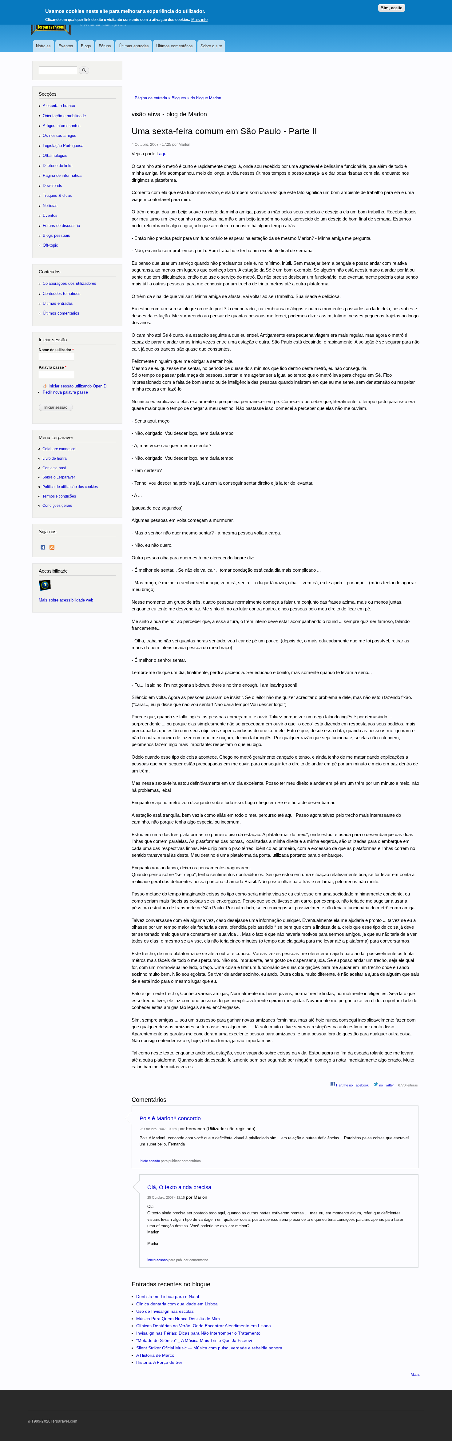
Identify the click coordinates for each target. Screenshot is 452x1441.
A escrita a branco (59, 105)
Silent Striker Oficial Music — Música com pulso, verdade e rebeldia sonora (209, 1347)
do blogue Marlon (206, 98)
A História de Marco (155, 1355)
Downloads (52, 185)
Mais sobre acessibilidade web (66, 600)
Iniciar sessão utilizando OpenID (77, 386)
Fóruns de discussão (61, 225)
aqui (163, 153)
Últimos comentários (174, 46)
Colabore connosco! (59, 449)
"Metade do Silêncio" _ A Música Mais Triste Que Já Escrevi (194, 1340)
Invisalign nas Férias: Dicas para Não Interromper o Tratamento (198, 1333)
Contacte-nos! (54, 468)
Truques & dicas (57, 195)
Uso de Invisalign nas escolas (165, 1311)
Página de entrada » (153, 98)
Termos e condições (59, 496)
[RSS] (52, 546)
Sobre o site (211, 46)
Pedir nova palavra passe (65, 392)
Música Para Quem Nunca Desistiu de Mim (178, 1318)
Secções (48, 94)
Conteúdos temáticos (62, 293)
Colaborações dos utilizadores (69, 283)
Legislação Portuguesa (63, 145)
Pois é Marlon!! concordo (170, 1118)
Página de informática (62, 175)
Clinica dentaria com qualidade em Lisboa (177, 1303)
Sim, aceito (391, 8)
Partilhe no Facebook (352, 1084)
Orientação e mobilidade (64, 115)
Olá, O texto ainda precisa (179, 1187)
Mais (415, 1374)
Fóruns (105, 46)
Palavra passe (52, 367)
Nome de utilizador (56, 350)
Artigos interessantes (62, 125)
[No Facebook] (42, 546)
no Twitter (386, 1084)
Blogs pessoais (56, 235)
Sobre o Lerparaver (58, 477)
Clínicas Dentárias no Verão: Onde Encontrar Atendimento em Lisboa (203, 1325)
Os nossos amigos (59, 135)
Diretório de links (58, 165)
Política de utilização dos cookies (70, 487)
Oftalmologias (55, 155)
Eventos (65, 46)
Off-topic (50, 245)
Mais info (199, 19)
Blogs (86, 46)
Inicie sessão (150, 1160)
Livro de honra (54, 458)
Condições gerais (57, 505)
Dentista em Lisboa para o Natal (167, 1296)
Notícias (43, 46)
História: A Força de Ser (159, 1362)
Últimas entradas (134, 46)
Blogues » (181, 98)
